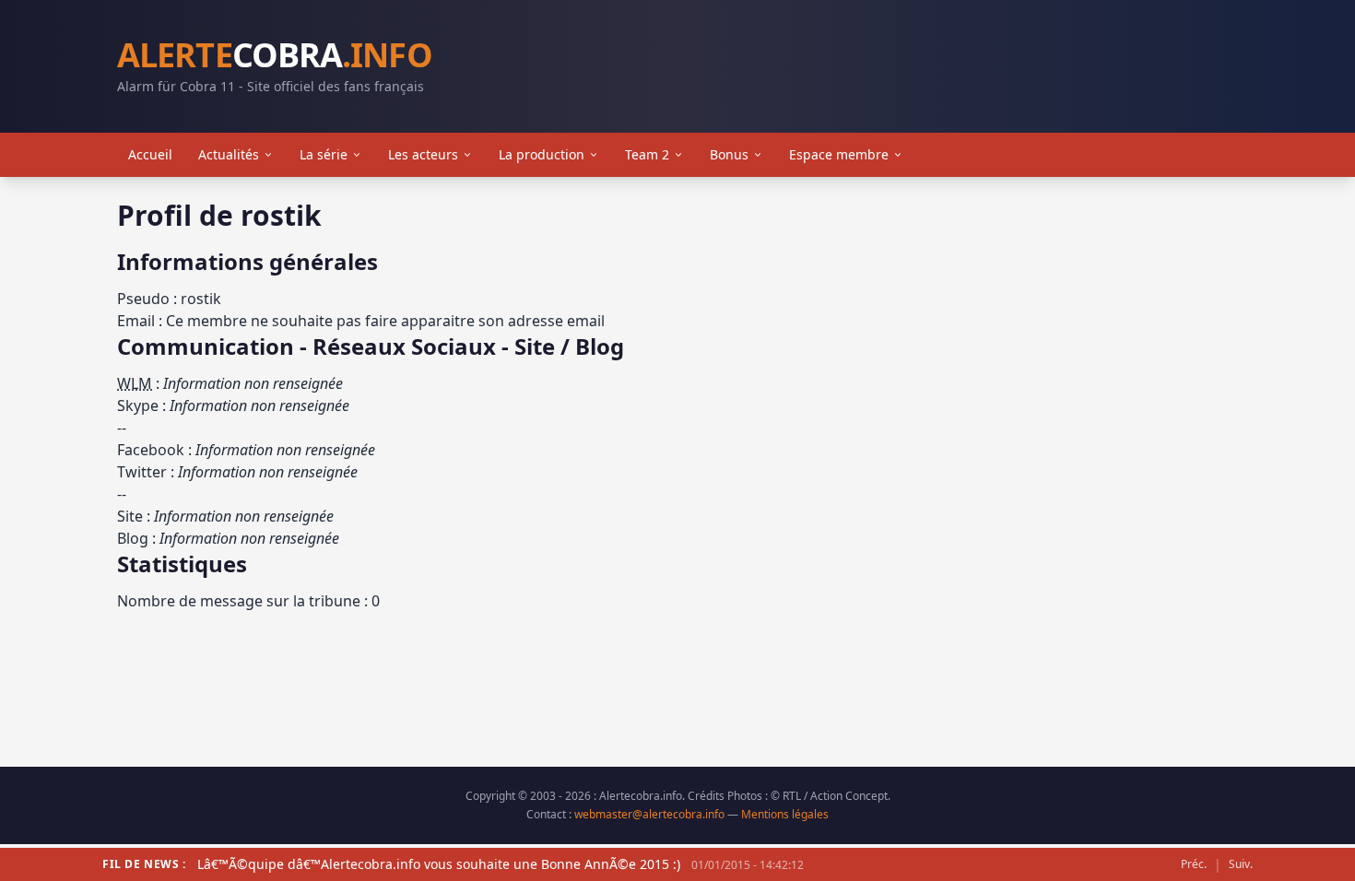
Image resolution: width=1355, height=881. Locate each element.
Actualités (228, 154)
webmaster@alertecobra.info (649, 814)
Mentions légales (785, 814)
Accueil (150, 154)
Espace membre (839, 154)
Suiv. (1241, 864)
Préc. (1194, 864)
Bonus (729, 154)
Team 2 (647, 154)
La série (324, 154)
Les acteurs (423, 154)
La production (541, 154)
